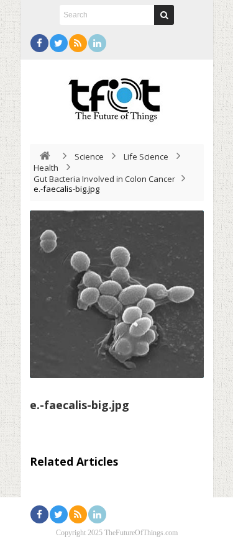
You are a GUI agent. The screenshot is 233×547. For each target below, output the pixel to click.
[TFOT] (117, 95)
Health (46, 167)
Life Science (146, 156)
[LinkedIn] (97, 43)
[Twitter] (58, 43)
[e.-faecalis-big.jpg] (117, 294)
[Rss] (78, 43)
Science (89, 156)
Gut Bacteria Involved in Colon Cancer (104, 178)
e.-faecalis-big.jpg (79, 404)
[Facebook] (39, 43)
